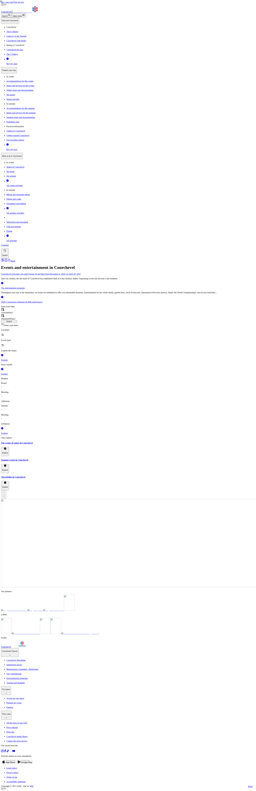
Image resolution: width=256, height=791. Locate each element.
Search (9, 321)
